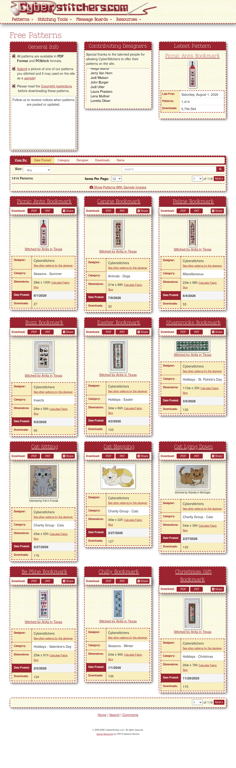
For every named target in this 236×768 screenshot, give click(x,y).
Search (114, 714)
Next (218, 178)
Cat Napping (119, 447)
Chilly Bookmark (119, 572)
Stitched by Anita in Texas (43, 249)
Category (64, 160)
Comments (130, 714)
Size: (17, 168)
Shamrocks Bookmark (193, 323)
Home (102, 714)
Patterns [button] (21, 19)
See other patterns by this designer (53, 265)
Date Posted (42, 160)
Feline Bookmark (193, 201)
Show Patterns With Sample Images (119, 187)
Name (120, 160)
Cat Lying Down (193, 447)
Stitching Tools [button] (53, 19)
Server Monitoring (105, 733)
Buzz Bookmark (44, 323)
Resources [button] (127, 19)
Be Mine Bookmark (44, 572)
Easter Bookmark (118, 323)
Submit (22, 68)
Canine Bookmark (119, 201)
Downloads (102, 160)
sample (29, 78)
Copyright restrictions (56, 86)
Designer (82, 160)
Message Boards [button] (92, 19)
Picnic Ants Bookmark (192, 56)
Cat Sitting (44, 447)
